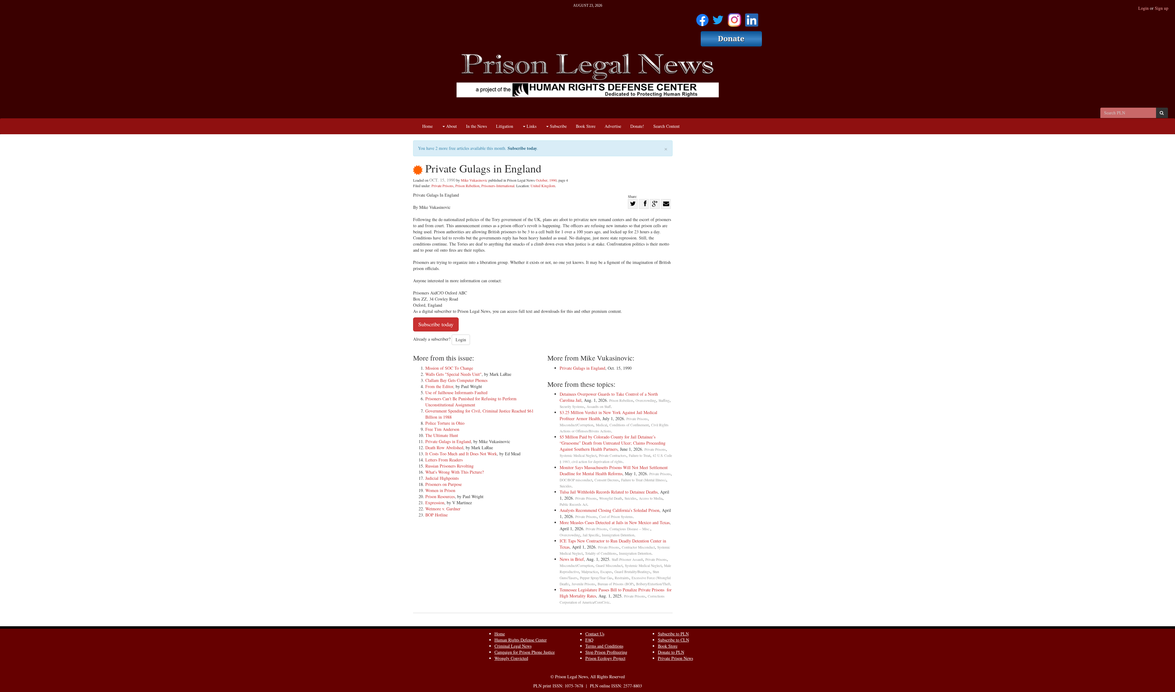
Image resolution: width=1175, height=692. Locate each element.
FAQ (589, 640)
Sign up (1161, 8)
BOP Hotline (436, 515)
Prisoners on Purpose (443, 484)
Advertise (613, 126)
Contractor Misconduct (638, 547)
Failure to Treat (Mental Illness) (643, 480)
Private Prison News (675, 658)
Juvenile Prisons (583, 584)
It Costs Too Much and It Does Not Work (461, 454)
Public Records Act (573, 504)
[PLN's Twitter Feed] (718, 18)
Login (1143, 8)
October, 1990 (546, 180)
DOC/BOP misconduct (576, 480)
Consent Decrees (607, 480)
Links (530, 126)
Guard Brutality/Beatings (632, 571)
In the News (476, 126)
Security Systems (572, 406)
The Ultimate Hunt (441, 435)
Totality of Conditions (601, 553)
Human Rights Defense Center (520, 640)
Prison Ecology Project (605, 658)
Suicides (566, 486)
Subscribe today (522, 148)
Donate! (637, 126)
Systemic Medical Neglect (578, 455)
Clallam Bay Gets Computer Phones (456, 380)
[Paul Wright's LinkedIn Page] (751, 18)
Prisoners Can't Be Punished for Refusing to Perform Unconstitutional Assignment (471, 402)
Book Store (585, 126)
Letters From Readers (444, 460)
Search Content (666, 126)
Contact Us (594, 634)
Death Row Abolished (444, 447)
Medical (601, 425)
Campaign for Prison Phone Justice (524, 652)
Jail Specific (591, 535)
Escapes (606, 571)
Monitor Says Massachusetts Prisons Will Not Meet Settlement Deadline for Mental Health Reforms (614, 470)
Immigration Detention (618, 535)
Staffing (664, 400)
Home (427, 126)
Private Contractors (612, 455)
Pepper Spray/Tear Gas (596, 577)
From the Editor (439, 386)
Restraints (622, 577)
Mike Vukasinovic (474, 180)
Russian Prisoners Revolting (449, 466)
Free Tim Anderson (442, 429)
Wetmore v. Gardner (443, 509)
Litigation (504, 126)
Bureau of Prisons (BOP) (616, 584)
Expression (434, 502)
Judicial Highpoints (442, 478)
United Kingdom (543, 185)
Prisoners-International (497, 185)
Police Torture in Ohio (444, 423)
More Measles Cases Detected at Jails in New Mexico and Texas (615, 522)
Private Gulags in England (448, 441)
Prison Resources (440, 496)
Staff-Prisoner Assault (627, 559)
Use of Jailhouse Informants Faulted (456, 392)
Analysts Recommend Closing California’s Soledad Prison (609, 510)
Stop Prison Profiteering (606, 652)
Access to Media (650, 498)
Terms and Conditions (604, 646)
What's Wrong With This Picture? (454, 472)
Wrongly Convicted (511, 658)
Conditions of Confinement (629, 425)
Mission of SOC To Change (449, 368)
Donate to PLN (671, 652)
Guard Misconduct (609, 565)
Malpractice (589, 571)
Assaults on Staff (599, 406)
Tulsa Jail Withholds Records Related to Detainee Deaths (609, 492)
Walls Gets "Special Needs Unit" (453, 374)
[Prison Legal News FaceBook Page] (702, 18)
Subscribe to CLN (673, 640)
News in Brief (572, 559)
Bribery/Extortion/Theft (653, 584)
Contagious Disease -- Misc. (630, 529)
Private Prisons (442, 185)
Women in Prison (440, 490)
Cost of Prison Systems (616, 516)
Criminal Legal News (513, 646)
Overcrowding (646, 400)
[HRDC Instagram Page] (734, 18)
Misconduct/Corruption (576, 425)
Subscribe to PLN (673, 634)
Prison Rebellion (467, 185)
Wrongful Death (610, 498)
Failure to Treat (639, 455)
